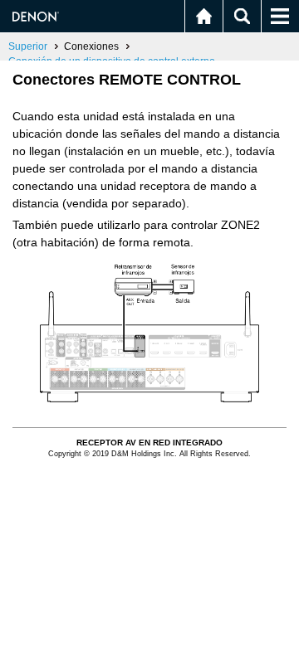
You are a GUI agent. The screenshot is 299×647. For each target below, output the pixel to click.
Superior (27, 46)
